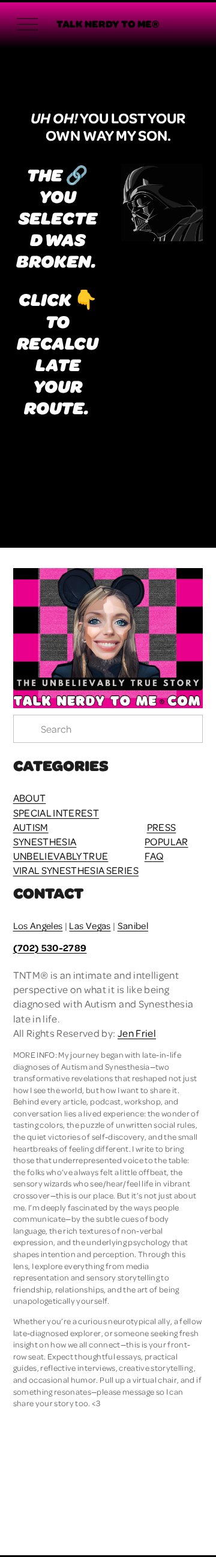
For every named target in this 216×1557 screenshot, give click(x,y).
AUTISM (31, 827)
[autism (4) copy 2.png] (179, 462)
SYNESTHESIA (45, 841)
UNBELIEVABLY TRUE (61, 855)
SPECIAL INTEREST (56, 812)
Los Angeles (38, 925)
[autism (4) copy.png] (131, 462)
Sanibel (133, 925)
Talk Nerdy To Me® (108, 24)
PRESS (161, 827)
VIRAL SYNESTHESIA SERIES (76, 870)
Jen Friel (137, 1033)
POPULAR (166, 841)
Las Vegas (89, 925)
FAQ (154, 855)
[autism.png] (37, 462)
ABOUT (29, 797)
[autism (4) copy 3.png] (84, 462)
